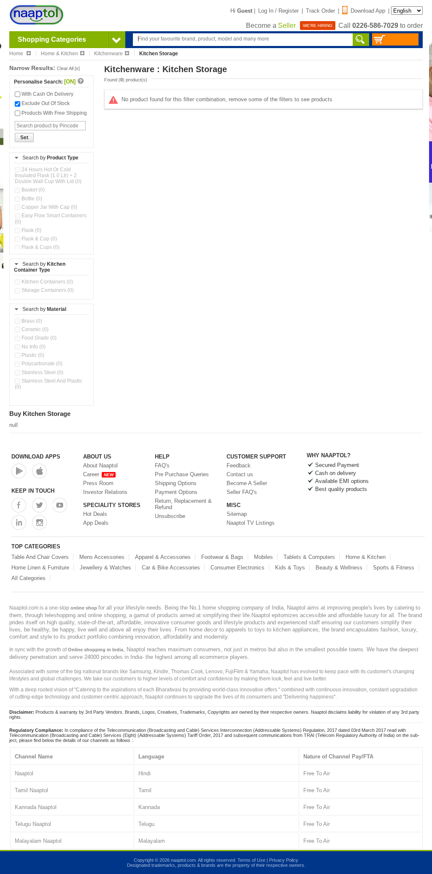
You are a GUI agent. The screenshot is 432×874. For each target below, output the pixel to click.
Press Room (98, 483)
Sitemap (237, 514)
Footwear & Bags (222, 557)
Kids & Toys (290, 567)
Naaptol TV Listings (251, 523)
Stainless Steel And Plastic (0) (48, 384)
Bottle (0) (31, 199)
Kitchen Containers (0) (46, 282)
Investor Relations (105, 492)
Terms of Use (251, 860)
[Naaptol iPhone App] (39, 471)
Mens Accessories (101, 557)
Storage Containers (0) (47, 290)
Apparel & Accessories (163, 557)
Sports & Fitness (393, 567)
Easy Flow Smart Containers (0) (50, 218)
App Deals (95, 523)
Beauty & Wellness (339, 567)
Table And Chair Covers (40, 557)
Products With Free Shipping (53, 113)
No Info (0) (33, 347)
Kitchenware (108, 54)
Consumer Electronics (238, 567)
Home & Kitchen (59, 54)
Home (16, 54)
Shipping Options (176, 483)
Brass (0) (31, 321)
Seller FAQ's (242, 492)
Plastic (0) (32, 355)
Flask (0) (30, 230)
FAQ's (162, 465)
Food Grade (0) (38, 338)
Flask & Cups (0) (39, 247)
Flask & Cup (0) (38, 239)
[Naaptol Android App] (18, 471)
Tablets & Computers (309, 557)
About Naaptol (100, 465)
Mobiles (263, 557)
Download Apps (35, 456)
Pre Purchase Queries (182, 474)
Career (98, 474)
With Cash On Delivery (46, 94)
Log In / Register (278, 11)
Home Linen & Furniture (40, 567)
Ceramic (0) (34, 329)
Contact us (240, 474)
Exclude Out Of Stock (45, 103)
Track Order (320, 11)
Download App (368, 11)
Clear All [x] (68, 68)
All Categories (28, 578)
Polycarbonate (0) (41, 364)
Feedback (239, 465)
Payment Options (176, 492)
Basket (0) (32, 190)
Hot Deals (95, 514)
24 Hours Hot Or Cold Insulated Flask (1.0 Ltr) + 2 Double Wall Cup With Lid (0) (48, 175)
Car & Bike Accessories (171, 567)
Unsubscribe (170, 516)
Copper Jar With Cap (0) (48, 207)
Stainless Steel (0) (41, 372)
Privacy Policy (283, 860)
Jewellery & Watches (105, 567)
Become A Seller (247, 483)
